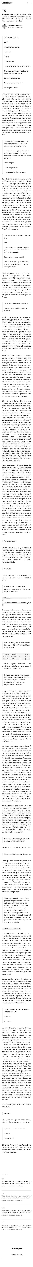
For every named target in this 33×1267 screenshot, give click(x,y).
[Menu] (30, 2)
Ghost (20, 1254)
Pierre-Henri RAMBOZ (15, 25)
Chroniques (7, 3)
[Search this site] (27, 2)
